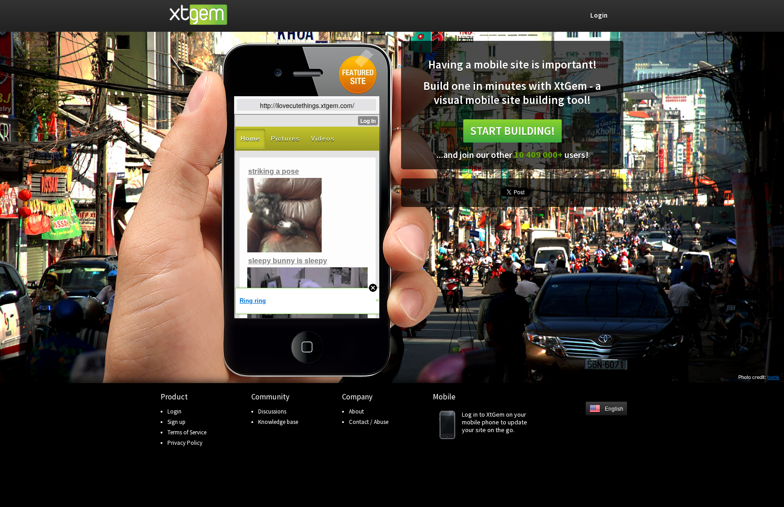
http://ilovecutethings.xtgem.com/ (307, 105)
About (356, 411)
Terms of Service (186, 432)
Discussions (272, 411)
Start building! (512, 130)
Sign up (176, 422)
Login (174, 411)
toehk (773, 376)
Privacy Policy (184, 443)
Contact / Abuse (368, 422)
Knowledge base (278, 422)
